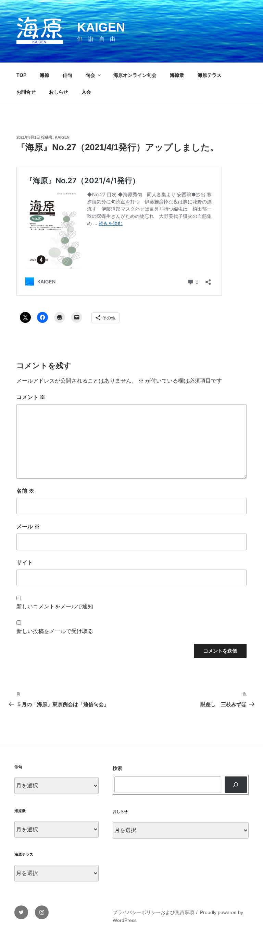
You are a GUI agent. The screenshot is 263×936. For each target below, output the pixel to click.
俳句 (67, 75)
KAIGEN (101, 27)
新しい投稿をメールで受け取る (54, 631)
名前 (25, 491)
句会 (90, 75)
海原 (44, 75)
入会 (86, 92)
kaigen (62, 137)
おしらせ (58, 92)
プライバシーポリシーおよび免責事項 (153, 912)
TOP (21, 75)
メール (28, 526)
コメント (30, 397)
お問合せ (26, 92)
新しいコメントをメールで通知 (54, 606)
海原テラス (210, 75)
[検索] (236, 784)
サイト (24, 562)
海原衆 (177, 75)
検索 (117, 768)
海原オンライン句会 (134, 75)
